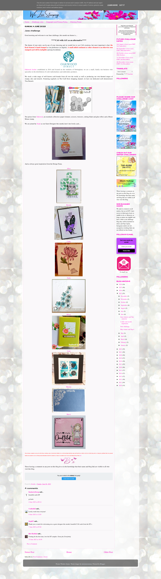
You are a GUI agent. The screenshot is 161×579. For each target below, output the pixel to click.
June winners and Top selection (127, 318)
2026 (120, 284)
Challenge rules (37, 22)
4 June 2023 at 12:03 (35, 514)
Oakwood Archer (31, 69)
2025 (120, 287)
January (123, 345)
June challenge (124, 326)
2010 (120, 385)
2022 (120, 349)
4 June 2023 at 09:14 (35, 502)
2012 (120, 379)
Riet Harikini (33, 534)
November (124, 299)
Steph (39, 124)
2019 (120, 358)
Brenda (68, 205)
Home (27, 22)
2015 (120, 370)
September (124, 305)
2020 (120, 355)
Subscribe (126, 251)
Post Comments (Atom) (40, 557)
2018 (120, 361)
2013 (120, 376)
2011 (120, 382)
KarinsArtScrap (34, 492)
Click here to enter (68, 479)
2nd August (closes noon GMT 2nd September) (126, 45)
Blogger (102, 564)
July (122, 311)
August (123, 308)
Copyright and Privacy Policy (56, 22)
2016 (120, 367)
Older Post (108, 552)
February (124, 342)
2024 (120, 290)
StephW (31, 521)
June (122, 314)
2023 (120, 293)
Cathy (69, 241)
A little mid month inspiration (126, 323)
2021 (120, 352)
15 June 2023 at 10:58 (35, 539)
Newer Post (29, 552)
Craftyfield (32, 509)
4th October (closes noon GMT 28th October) (126, 54)
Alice (69, 168)
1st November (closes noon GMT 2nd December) (125, 58)
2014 (120, 373)
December (124, 296)
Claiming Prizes (75, 22)
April (122, 336)
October (123, 302)
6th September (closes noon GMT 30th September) (125, 49)
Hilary (69, 314)
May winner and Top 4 (127, 329)
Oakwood (39, 117)
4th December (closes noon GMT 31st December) (125, 63)
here (80, 455)
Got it (122, 5)
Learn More (112, 5)
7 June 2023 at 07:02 (35, 527)
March (123, 339)
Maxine (68, 387)
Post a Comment (32, 544)
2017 (120, 364)
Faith (69, 278)
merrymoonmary (87, 564)
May (122, 333)
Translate (130, 74)
